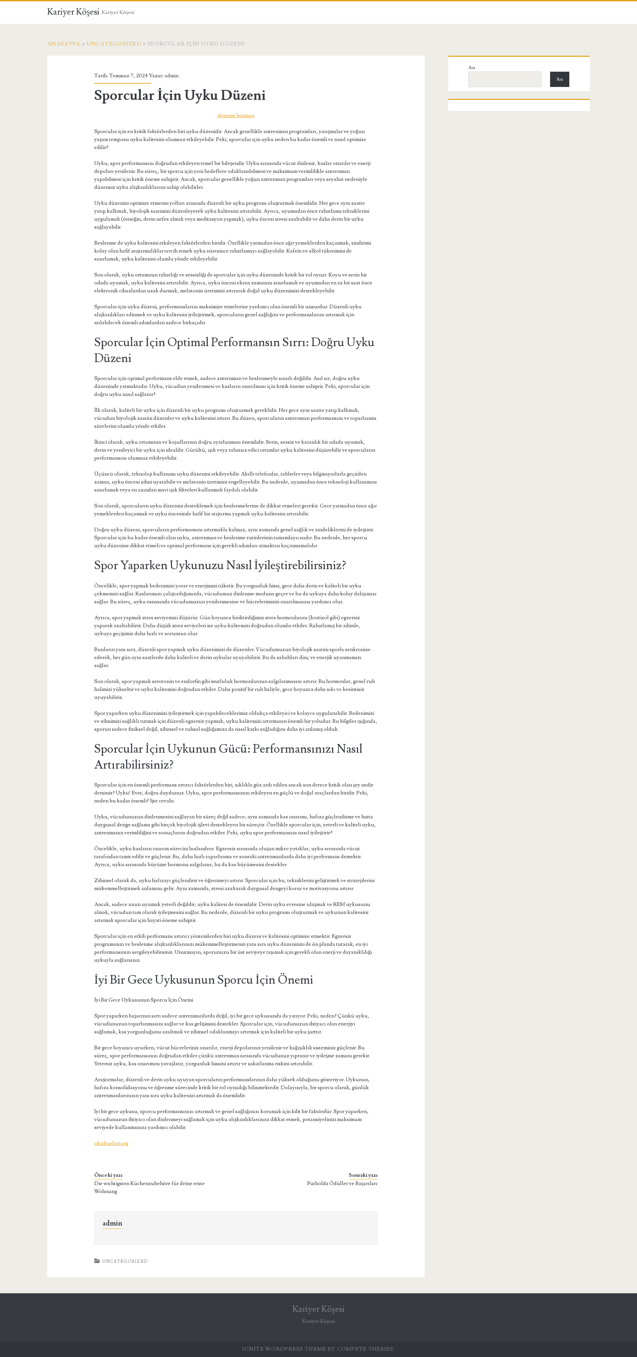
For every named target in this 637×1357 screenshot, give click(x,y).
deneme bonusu (236, 115)
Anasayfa (63, 43)
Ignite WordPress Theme (284, 1349)
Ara (471, 67)
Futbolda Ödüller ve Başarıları (342, 1183)
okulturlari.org (111, 1143)
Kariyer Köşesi (73, 12)
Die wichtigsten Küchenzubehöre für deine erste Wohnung (149, 1187)
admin (171, 75)
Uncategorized (114, 43)
